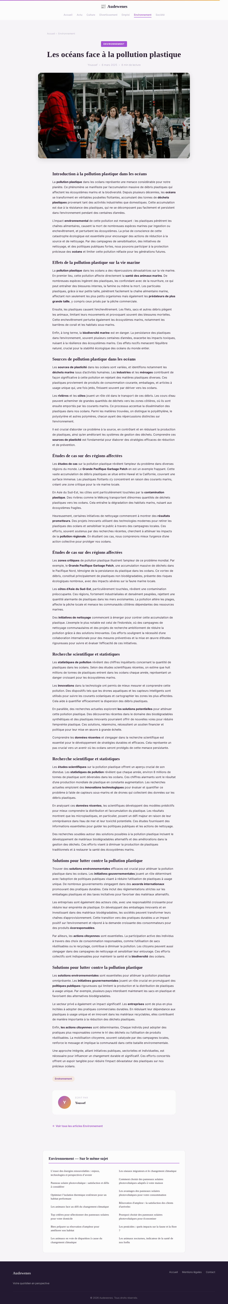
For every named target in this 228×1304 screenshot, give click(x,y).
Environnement (142, 14)
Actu (79, 14)
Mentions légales (192, 1272)
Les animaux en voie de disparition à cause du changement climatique (76, 1240)
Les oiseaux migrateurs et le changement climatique (148, 1170)
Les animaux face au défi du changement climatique (80, 1206)
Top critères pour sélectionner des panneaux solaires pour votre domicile (80, 1216)
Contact (210, 1272)
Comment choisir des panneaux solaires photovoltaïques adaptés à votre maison (141, 1181)
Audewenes (114, 6)
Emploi (126, 14)
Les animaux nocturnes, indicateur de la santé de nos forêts (146, 1240)
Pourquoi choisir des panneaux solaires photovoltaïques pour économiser (140, 1216)
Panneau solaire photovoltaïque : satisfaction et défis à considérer (80, 1184)
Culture (91, 14)
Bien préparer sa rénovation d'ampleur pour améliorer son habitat (75, 1228)
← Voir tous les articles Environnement (77, 1126)
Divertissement (108, 14)
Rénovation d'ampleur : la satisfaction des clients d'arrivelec (146, 1204)
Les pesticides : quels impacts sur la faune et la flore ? (148, 1228)
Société (160, 14)
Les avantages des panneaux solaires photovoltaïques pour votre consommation (142, 1192)
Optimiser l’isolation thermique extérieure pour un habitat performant (79, 1196)
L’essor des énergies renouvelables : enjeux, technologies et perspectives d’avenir (75, 1172)
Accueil (68, 14)
